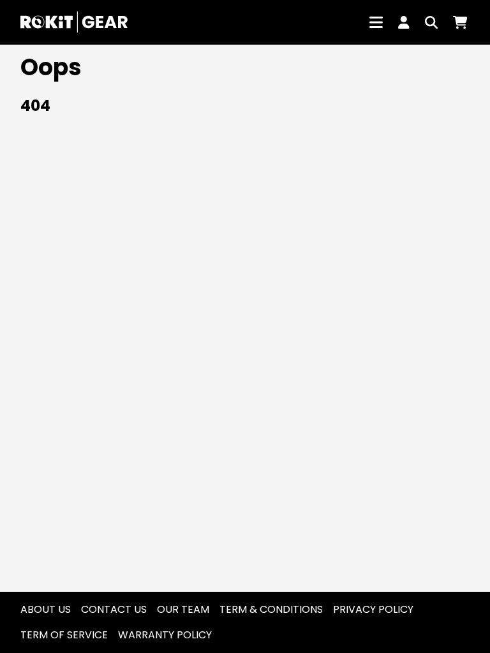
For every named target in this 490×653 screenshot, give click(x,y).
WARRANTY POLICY (165, 634)
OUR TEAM (183, 609)
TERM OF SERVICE (64, 634)
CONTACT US (114, 609)
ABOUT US (45, 609)
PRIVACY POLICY (373, 609)
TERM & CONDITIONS (271, 609)
